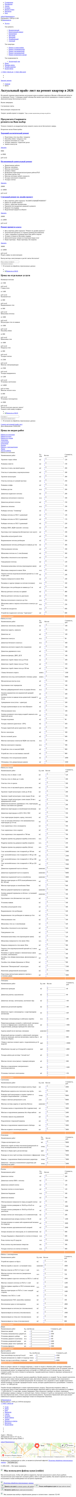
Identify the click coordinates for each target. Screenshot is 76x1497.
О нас (7, 1407)
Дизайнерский (14, 39)
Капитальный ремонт (16, 32)
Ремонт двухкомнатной (16, 51)
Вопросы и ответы (11, 1421)
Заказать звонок (6, 80)
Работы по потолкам (8, 434)
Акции (7, 1419)
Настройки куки (12, 1462)
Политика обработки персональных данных (18, 1483)
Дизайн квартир (10, 67)
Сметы (7, 1414)
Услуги (7, 23)
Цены (7, 63)
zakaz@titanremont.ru (8, 16)
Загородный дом (14, 61)
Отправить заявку (7, 264)
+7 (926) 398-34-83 (20, 72)
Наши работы (9, 1417)
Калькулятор (9, 68)
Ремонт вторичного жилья (18, 55)
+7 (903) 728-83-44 (7, 72)
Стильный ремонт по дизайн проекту (17, 197)
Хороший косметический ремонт (15, 133)
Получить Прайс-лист (8, 418)
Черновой (12, 37)
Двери (3, 449)
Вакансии (8, 1412)
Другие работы (6, 450)
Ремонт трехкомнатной (16, 53)
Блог (6, 1410)
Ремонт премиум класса (11, 227)
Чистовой (12, 35)
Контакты (8, 1423)
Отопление (4, 443)
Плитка (3, 445)
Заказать (3, 147)
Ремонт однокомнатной (17, 49)
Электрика (4, 440)
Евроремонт (13, 34)
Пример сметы (10, 65)
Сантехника (5, 442)
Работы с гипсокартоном (9, 447)
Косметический (14, 30)
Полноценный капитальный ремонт (16, 161)
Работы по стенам (7, 438)
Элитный (12, 41)
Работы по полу (6, 436)
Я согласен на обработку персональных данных (19, 266)
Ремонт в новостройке (16, 47)
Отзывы (7, 1416)
